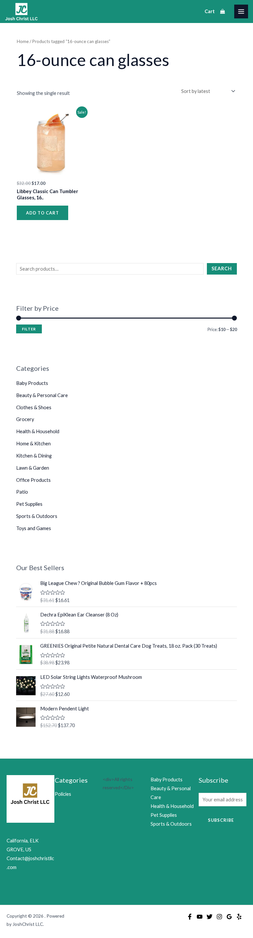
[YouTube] (200, 917)
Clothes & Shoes (33, 407)
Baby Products (32, 383)
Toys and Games (33, 528)
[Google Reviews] (229, 917)
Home (23, 41)
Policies (63, 794)
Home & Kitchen (33, 443)
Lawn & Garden (32, 468)
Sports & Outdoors (36, 516)
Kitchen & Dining (34, 455)
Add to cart (42, 212)
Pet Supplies (29, 504)
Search (221, 268)
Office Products (33, 480)
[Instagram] (219, 917)
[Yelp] (239, 917)
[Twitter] (209, 917)
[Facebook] (190, 917)
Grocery (25, 419)
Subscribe (221, 820)
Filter (29, 329)
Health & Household (37, 431)
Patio (22, 492)
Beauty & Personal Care (42, 395)
